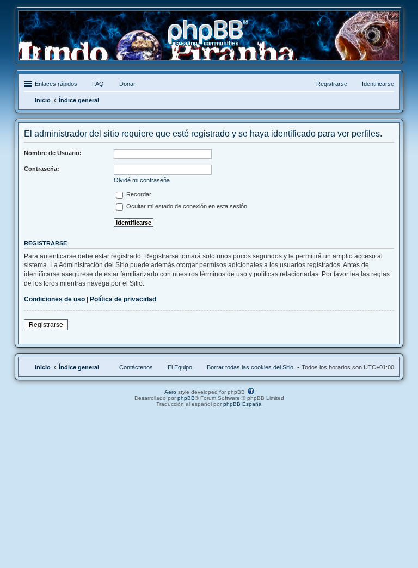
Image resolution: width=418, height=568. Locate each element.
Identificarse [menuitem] (378, 84)
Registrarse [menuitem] (331, 84)
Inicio (43, 367)
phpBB (186, 398)
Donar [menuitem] (127, 84)
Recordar (138, 194)
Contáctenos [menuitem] (136, 367)
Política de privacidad (123, 299)
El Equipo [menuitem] (180, 367)
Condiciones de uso (54, 299)
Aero (170, 392)
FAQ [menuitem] (98, 84)
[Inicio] (209, 42)
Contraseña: (41, 168)
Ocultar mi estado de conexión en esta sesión (186, 206)
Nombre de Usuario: (53, 153)
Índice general (79, 367)
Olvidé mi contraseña (142, 180)
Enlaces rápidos (56, 84)
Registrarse (46, 325)
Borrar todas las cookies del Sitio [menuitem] (250, 367)
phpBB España (242, 404)
